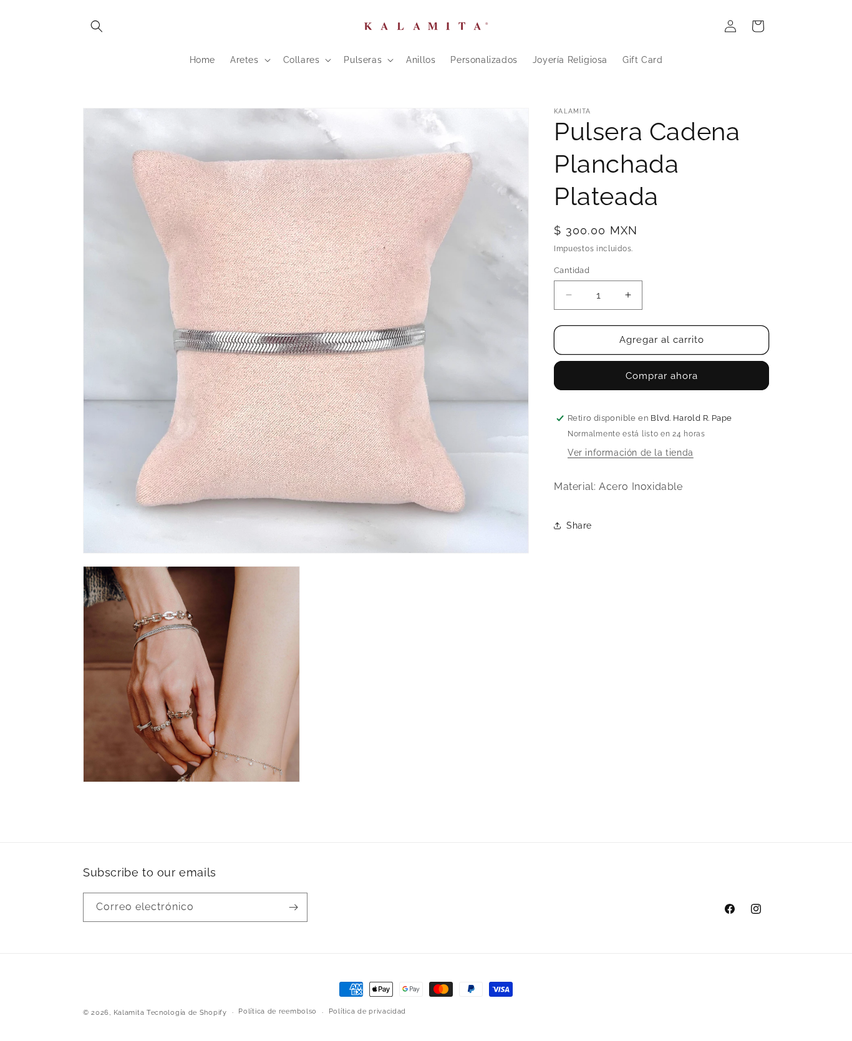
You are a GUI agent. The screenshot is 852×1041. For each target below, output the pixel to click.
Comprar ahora (662, 375)
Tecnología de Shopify (187, 1013)
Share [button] (579, 525)
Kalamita (129, 1013)
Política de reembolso (277, 1011)
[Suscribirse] (293, 907)
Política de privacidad (367, 1011)
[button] (96, 26)
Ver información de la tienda (631, 453)
